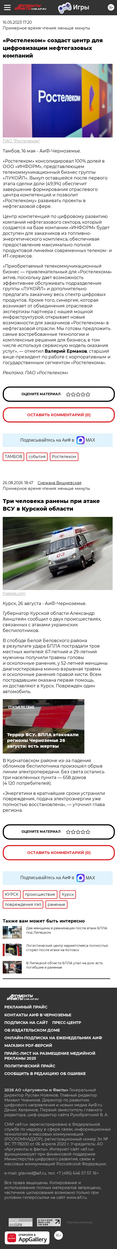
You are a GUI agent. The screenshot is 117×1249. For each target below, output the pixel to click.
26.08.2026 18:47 (18, 482)
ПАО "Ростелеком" (21, 141)
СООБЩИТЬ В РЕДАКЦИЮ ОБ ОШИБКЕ (45, 1073)
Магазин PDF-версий (28, 1045)
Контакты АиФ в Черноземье (37, 1015)
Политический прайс (29, 1066)
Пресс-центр (66, 1022)
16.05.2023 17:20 (17, 22)
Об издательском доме (32, 1030)
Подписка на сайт (26, 1022)
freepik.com (14, 593)
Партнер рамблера (80, 1222)
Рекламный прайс (25, 1007)
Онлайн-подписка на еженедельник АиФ (53, 1037)
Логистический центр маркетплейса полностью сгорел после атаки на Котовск (67, 948)
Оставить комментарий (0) (59, 414)
